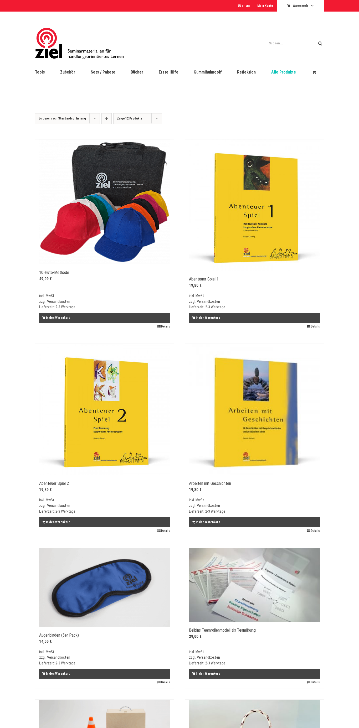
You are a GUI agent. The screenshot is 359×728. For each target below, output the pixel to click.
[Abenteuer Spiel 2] (104, 409)
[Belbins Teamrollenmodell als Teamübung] (254, 585)
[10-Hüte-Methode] (104, 201)
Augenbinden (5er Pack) (59, 635)
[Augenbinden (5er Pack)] (104, 587)
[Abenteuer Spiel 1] (254, 205)
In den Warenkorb (58, 318)
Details (165, 326)
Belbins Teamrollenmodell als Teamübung (222, 630)
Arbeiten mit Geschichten (210, 483)
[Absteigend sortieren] (106, 118)
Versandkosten (58, 301)
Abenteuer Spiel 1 (204, 279)
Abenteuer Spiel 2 (54, 483)
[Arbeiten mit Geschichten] (254, 409)
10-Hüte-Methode (54, 272)
